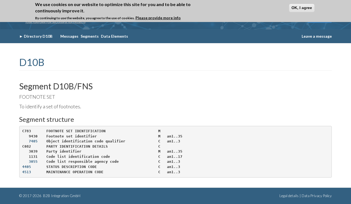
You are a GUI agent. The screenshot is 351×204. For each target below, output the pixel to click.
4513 (26, 172)
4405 (26, 167)
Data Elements (114, 36)
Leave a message (317, 36)
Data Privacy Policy (317, 196)
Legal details (289, 196)
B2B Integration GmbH (61, 196)
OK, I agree (301, 7)
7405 (33, 141)
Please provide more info (158, 17)
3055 (33, 161)
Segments (90, 36)
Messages (69, 36)
